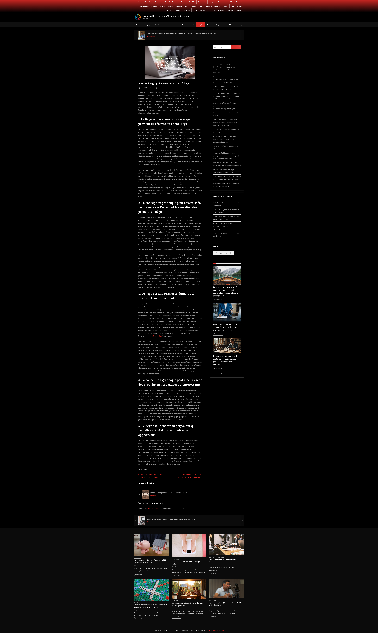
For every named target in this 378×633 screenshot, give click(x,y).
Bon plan (184, 2)
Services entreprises (173, 10)
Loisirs (187, 6)
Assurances (159, 2)
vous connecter (153, 508)
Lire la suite (138, 574)
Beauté (167, 2)
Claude (215, 210)
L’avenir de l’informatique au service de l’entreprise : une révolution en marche (225, 327)
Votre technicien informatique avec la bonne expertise (223, 226)
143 (139, 623)
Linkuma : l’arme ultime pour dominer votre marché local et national (171, 519)
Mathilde (216, 233)
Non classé (208, 6)
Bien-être (175, 2)
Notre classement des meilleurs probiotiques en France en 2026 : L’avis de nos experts (225, 122)
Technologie (186, 10)
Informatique (144, 6)
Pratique (217, 6)
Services (239, 6)
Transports (212, 10)
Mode (200, 6)
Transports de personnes (226, 10)
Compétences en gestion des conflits (223, 559)
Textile (195, 10)
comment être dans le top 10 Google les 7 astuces (165, 16)
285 (219, 373)
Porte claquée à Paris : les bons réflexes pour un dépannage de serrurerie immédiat (224, 139)
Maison (194, 6)
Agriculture (149, 2)
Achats (140, 2)
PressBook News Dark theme (215, 630)
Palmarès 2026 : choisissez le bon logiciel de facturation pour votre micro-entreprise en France (226, 79)
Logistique (179, 6)
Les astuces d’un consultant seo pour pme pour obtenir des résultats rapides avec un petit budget (226, 106)
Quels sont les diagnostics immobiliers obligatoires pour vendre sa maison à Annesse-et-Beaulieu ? (182, 34)
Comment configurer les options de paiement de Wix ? (169, 493)
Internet (154, 6)
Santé (232, 6)
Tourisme (203, 10)
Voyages (239, 10)
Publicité (225, 6)
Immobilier (230, 2)
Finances (221, 2)
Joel (152, 88)
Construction (202, 2)
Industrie (239, 2)
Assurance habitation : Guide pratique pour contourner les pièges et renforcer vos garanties (226, 156)
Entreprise (212, 2)
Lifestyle (170, 6)
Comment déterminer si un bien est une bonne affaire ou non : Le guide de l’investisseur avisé (226, 96)
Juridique (162, 6)
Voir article (218, 300)
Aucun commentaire (164, 88)
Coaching (192, 2)
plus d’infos (157, 336)
